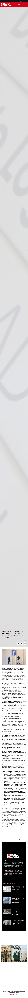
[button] (18, 5)
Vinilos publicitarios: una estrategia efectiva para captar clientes (18, 888)
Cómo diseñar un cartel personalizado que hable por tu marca (14, 991)
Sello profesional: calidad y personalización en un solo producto (17, 912)
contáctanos (10, 873)
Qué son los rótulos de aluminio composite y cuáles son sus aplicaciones (18, 922)
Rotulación (6, 637)
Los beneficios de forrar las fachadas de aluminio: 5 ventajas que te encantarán (18, 900)
